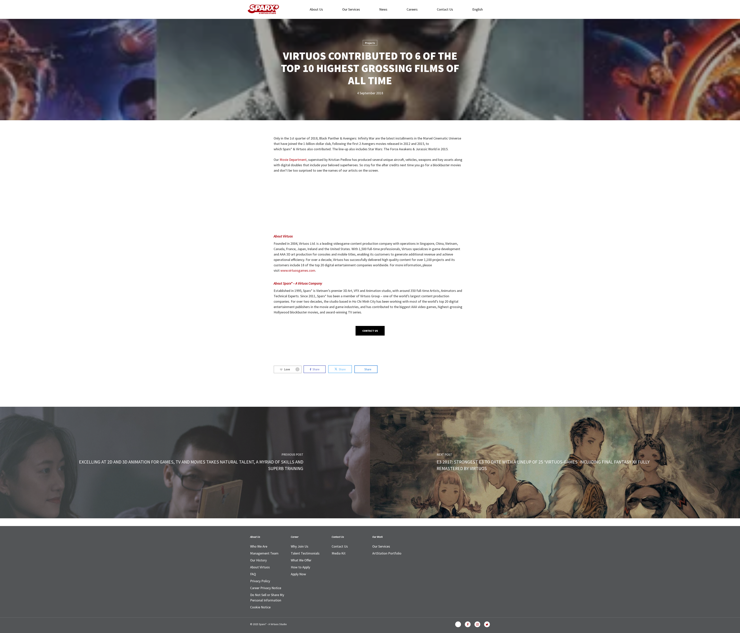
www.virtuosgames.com (297, 270)
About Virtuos (260, 567)
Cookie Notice (260, 607)
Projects (370, 43)
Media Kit (339, 553)
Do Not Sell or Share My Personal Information (267, 597)
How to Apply (300, 567)
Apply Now (298, 574)
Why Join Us (299, 546)
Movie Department (293, 159)
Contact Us (340, 546)
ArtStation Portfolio (386, 553)
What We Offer (301, 560)
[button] (370, 331)
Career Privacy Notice (265, 588)
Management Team (264, 553)
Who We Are (258, 546)
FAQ (253, 574)
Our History (258, 560)
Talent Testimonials (305, 553)
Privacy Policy (260, 581)
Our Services (381, 546)
